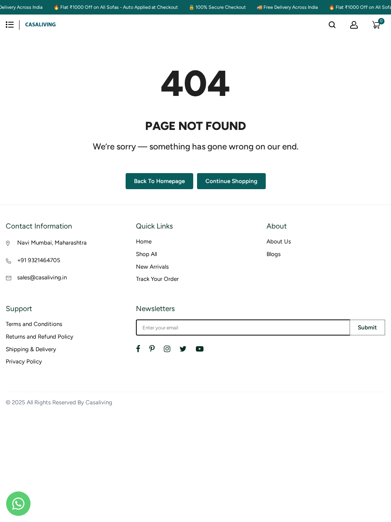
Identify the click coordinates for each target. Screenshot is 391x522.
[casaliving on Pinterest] (152, 349)
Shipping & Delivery (31, 349)
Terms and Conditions (34, 324)
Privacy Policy (24, 361)
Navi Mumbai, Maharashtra (52, 242)
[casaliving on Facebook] (138, 349)
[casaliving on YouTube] (200, 349)
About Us (279, 241)
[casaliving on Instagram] (167, 349)
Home (144, 241)
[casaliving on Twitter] (183, 349)
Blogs (274, 254)
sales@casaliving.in (42, 277)
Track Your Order (157, 279)
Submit (367, 327)
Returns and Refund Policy (39, 336)
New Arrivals (152, 266)
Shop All (146, 254)
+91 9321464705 (38, 260)
